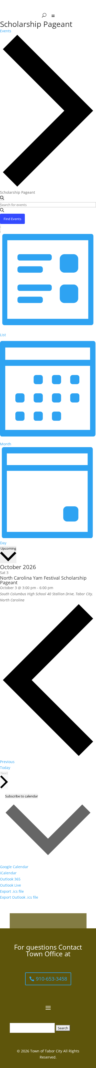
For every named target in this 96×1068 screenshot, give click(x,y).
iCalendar (8, 872)
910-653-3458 (51, 978)
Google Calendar (14, 866)
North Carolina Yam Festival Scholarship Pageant (43, 580)
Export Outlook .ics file (19, 897)
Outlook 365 (10, 879)
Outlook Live (10, 885)
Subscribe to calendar (21, 796)
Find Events (12, 219)
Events (5, 30)
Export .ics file (12, 891)
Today (5, 767)
